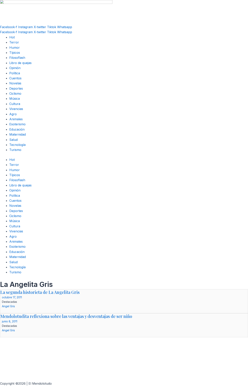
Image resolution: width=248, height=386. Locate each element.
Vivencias (16, 109)
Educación (17, 129)
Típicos (14, 53)
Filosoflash (17, 58)
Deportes (16, 88)
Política (14, 73)
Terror (14, 42)
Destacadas (9, 301)
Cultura (14, 104)
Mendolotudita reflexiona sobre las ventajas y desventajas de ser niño (66, 316)
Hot (12, 37)
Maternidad (17, 134)
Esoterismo (17, 124)
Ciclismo (15, 93)
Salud (13, 140)
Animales (16, 119)
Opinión (15, 68)
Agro (13, 114)
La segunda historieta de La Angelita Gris (40, 292)
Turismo (15, 150)
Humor (14, 47)
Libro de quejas (20, 63)
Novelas (15, 83)
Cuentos (15, 78)
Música (14, 98)
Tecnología (17, 145)
